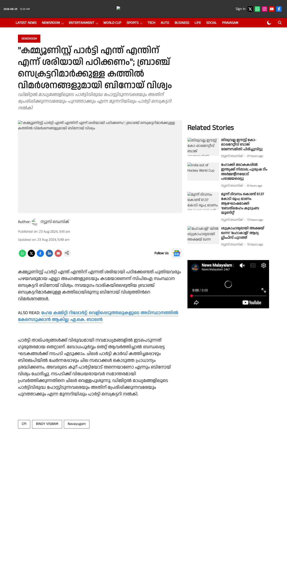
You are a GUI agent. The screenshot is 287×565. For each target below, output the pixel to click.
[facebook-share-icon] (40, 255)
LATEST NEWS (26, 22)
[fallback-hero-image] (203, 147)
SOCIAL (211, 22)
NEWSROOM (51, 22)
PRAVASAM (230, 22)
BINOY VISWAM (47, 423)
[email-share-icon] (58, 255)
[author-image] (35, 221)
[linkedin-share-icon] (49, 255)
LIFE (198, 22)
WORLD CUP (112, 22)
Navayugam (77, 423)
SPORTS (133, 22)
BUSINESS (182, 22)
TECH (151, 22)
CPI (24, 423)
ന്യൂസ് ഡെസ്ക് (55, 222)
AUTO (165, 22)
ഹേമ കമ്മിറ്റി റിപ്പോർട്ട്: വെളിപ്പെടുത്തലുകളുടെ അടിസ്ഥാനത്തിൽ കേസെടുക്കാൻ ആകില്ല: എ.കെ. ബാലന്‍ (98, 316)
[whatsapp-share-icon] (22, 255)
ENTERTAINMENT (81, 22)
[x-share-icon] (31, 255)
